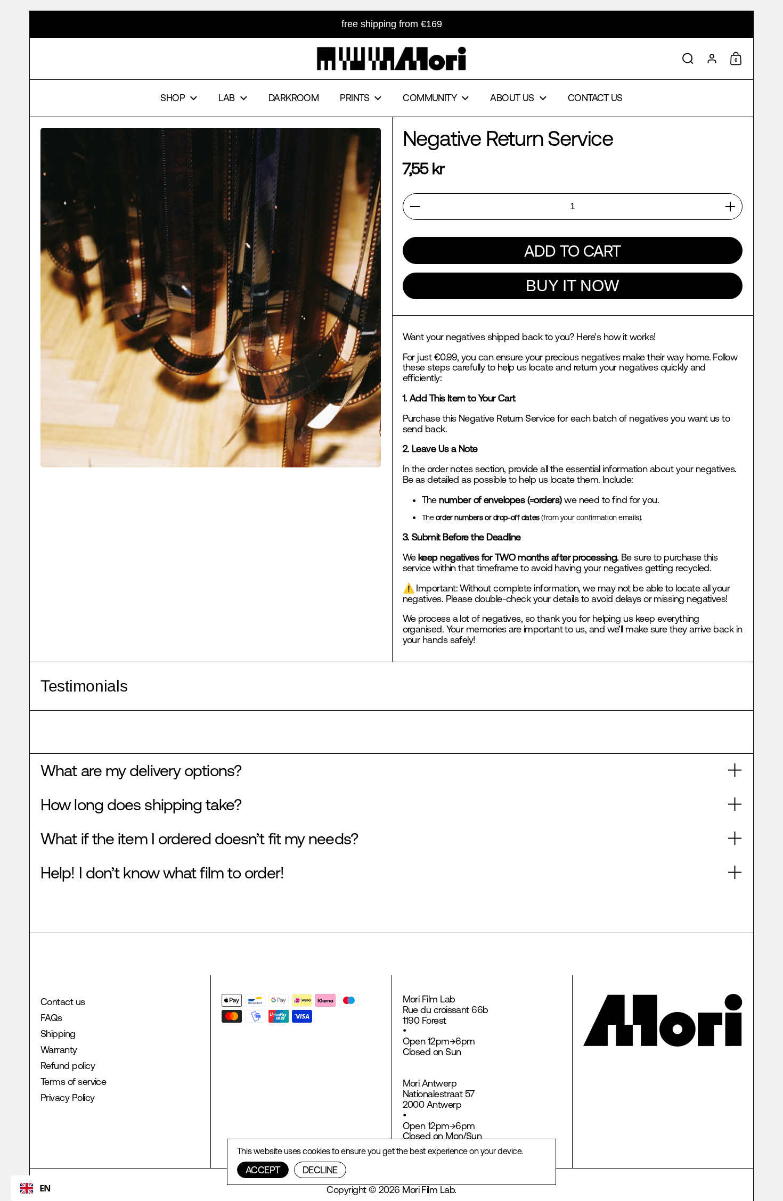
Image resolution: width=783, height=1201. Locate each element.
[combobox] (36, 1188)
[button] (688, 58)
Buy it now (572, 285)
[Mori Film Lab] (391, 58)
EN (45, 1188)
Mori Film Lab (428, 1189)
